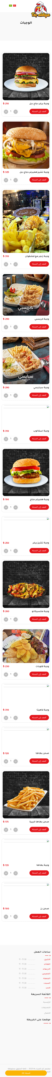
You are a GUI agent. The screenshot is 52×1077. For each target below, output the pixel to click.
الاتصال (47, 1013)
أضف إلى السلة (39, 112)
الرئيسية (46, 1002)
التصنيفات (45, 1008)
